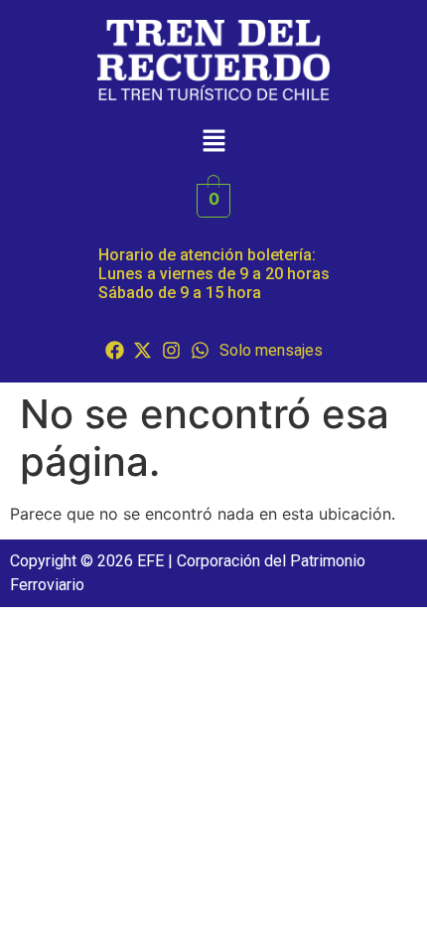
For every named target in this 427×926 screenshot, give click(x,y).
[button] (213, 141)
